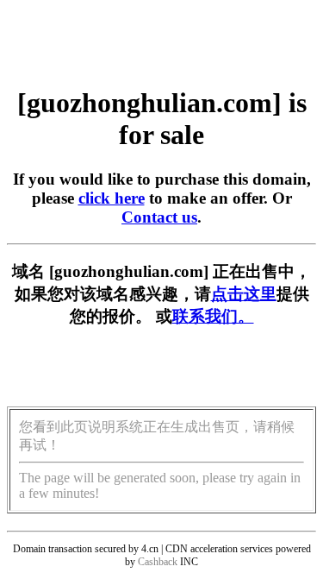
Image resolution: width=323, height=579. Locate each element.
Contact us (159, 217)
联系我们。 (213, 316)
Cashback (157, 562)
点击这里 (243, 294)
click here (111, 198)
